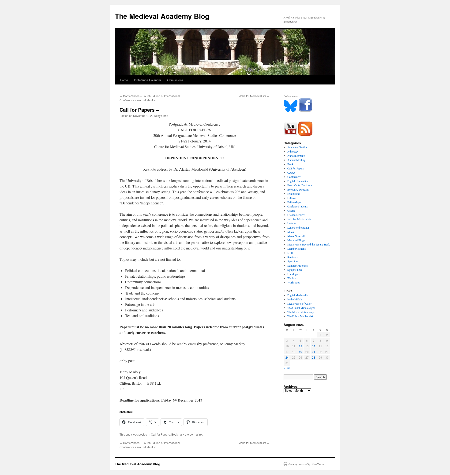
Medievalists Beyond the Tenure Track (308, 244)
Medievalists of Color (299, 303)
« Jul (287, 368)
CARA (291, 172)
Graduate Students (297, 206)
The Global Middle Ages (301, 308)
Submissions (174, 80)
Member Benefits (297, 248)
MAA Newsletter (297, 236)
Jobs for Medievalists (254, 96)
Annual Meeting (296, 160)
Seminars (292, 257)
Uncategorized (295, 274)
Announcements (296, 155)
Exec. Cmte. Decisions (299, 185)
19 (300, 352)
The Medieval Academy (300, 312)
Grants (291, 210)
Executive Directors (298, 189)
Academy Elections (298, 147)
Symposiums (294, 270)
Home (124, 80)
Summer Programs (297, 265)
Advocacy (293, 151)
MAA (290, 232)
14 (313, 346)
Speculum (292, 261)
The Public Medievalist (300, 316)
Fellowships (294, 202)
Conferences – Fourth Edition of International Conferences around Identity (150, 98)
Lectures (292, 223)
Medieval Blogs (296, 240)
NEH (290, 253)
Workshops (293, 282)
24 (287, 357)
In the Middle (294, 299)
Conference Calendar (147, 80)
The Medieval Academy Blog (162, 16)
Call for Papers (160, 434)
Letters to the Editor (298, 227)
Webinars (292, 278)
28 (313, 357)
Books (291, 164)
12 (300, 346)
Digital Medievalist (297, 295)
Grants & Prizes (296, 215)
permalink (196, 434)
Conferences (294, 177)
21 (313, 352)
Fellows (291, 198)
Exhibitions (293, 193)
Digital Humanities (297, 181)
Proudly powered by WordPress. (306, 464)
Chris (164, 116)
